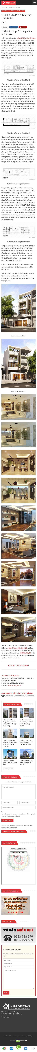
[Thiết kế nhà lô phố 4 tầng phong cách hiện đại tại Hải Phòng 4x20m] (27, 713)
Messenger (25, 1051)
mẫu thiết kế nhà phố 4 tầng (26, 38)
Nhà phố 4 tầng (20, 10)
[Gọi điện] (18, 1047)
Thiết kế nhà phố (30, 695)
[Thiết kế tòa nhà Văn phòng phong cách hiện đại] (27, 754)
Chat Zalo (11, 1051)
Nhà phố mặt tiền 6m (19, 695)
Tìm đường (4, 1051)
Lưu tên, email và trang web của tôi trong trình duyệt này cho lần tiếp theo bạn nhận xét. (18, 815)
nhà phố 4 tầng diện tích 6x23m (17, 648)
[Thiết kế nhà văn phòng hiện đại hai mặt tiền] (10, 754)
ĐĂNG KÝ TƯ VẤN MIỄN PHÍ (18, 665)
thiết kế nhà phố (25, 653)
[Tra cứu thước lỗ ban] (15, 905)
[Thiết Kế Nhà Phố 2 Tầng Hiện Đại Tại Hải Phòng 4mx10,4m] (27, 733)
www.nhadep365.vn (14, 685)
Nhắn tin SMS (33, 1051)
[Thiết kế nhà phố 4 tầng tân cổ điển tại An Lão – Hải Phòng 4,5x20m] (10, 733)
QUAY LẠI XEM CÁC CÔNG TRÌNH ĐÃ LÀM (17, 693)
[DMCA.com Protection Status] (21, 1040)
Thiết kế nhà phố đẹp (8, 10)
